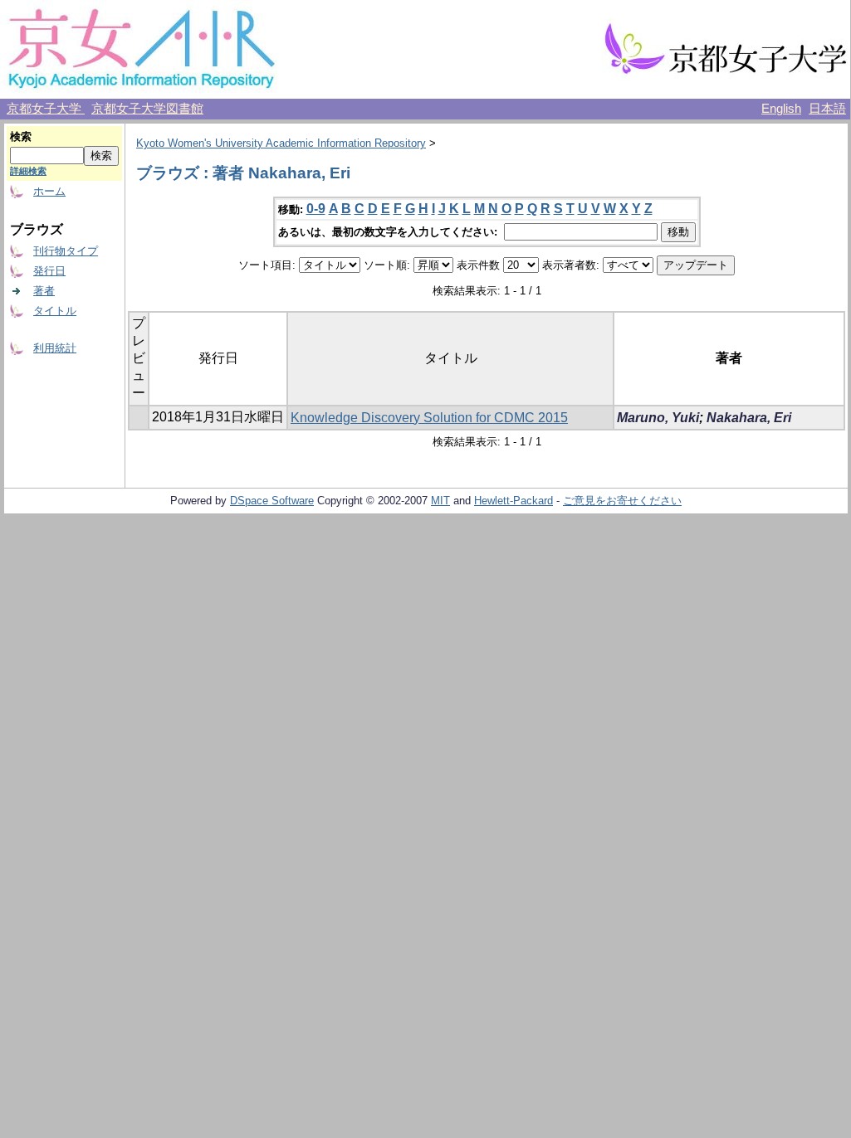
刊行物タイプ (65, 251)
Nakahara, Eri (749, 418)
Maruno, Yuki (658, 418)
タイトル (54, 310)
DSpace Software (272, 500)
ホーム (49, 191)
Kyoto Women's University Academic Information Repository (281, 143)
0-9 (315, 209)
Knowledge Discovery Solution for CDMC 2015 (429, 418)
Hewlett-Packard (513, 500)
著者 (44, 290)
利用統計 (54, 348)
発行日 (49, 271)
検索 (21, 136)
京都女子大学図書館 (147, 108)
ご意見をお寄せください (622, 500)
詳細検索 (28, 171)
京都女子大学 (46, 108)
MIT (440, 500)
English (781, 108)
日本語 (827, 108)
